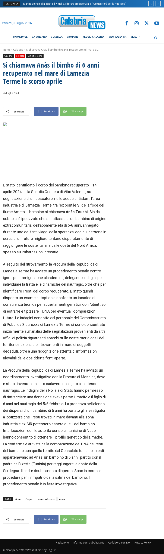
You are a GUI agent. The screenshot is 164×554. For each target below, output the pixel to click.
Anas (18, 499)
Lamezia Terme (35, 55)
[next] (158, 3)
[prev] (151, 3)
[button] (155, 38)
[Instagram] (137, 24)
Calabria (18, 50)
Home (6, 50)
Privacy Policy (143, 542)
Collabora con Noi (119, 542)
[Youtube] (157, 24)
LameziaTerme (46, 499)
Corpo (28, 499)
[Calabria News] (82, 23)
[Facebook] (126, 24)
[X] (147, 24)
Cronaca (20, 55)
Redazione (62, 542)
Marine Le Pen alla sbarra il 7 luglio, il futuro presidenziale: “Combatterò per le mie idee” (74, 3)
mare (62, 499)
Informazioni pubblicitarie (88, 542)
